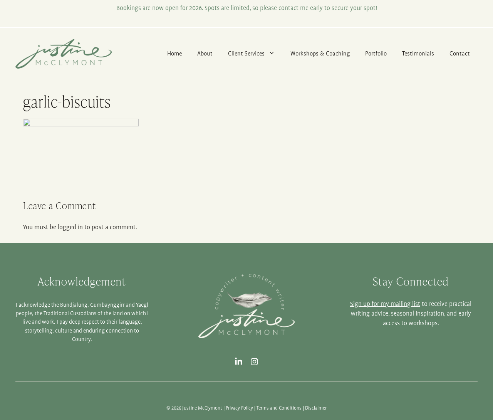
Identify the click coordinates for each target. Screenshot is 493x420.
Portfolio (376, 53)
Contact (459, 53)
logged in (70, 227)
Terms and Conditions (279, 408)
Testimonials (418, 53)
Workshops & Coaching (320, 53)
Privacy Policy (239, 408)
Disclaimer (316, 408)
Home (174, 53)
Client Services (246, 53)
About (205, 53)
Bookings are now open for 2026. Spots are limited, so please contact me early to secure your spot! (246, 8)
